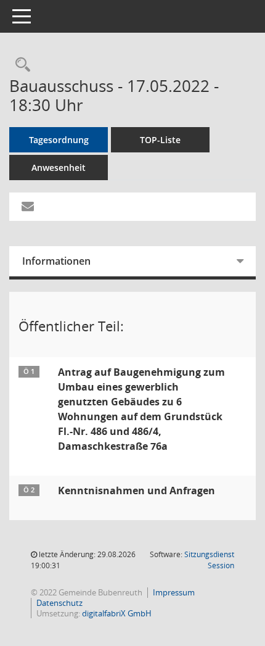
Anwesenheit (58, 167)
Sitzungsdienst (209, 560)
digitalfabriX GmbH (117, 613)
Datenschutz (59, 602)
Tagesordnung (59, 140)
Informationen (56, 261)
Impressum (174, 592)
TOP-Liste (160, 140)
